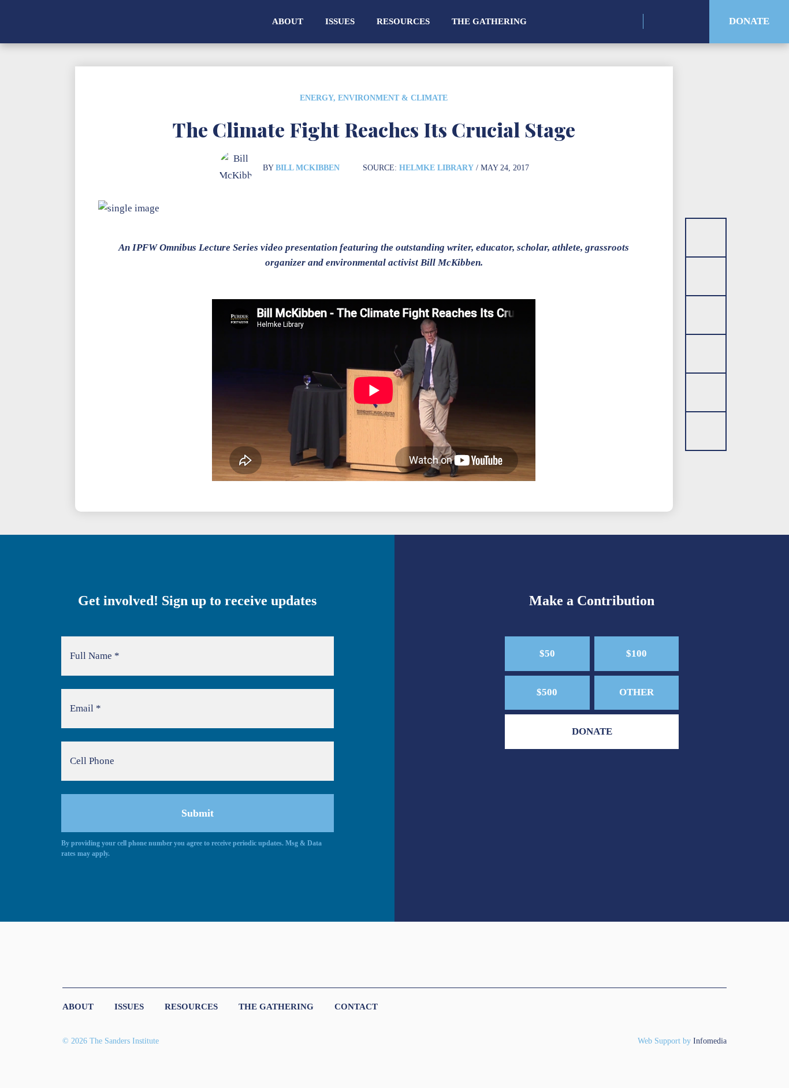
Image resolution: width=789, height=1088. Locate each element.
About (287, 21)
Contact (356, 1006)
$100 (636, 653)
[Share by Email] (706, 354)
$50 (547, 653)
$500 (547, 692)
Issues (340, 21)
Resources (403, 21)
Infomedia (710, 1041)
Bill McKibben (308, 167)
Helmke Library (436, 167)
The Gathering (489, 21)
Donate (749, 21)
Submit (197, 813)
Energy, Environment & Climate (374, 98)
